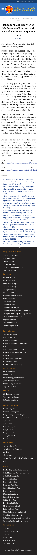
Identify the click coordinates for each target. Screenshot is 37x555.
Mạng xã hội (7, 537)
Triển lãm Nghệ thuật (11, 427)
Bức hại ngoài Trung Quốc (12, 358)
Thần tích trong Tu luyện (12, 296)
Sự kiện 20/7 (7, 424)
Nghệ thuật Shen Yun (11, 430)
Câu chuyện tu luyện (10, 494)
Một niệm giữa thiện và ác (12, 515)
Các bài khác (7, 455)
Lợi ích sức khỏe (9, 264)
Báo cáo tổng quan (10, 334)
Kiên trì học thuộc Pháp (12, 488)
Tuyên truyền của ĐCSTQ (12, 364)
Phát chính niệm (9, 302)
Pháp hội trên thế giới (11, 308)
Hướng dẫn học (9, 261)
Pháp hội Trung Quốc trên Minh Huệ (16, 311)
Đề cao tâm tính (9, 281)
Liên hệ (6, 528)
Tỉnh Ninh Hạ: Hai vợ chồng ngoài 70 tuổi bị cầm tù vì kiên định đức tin (19, 231)
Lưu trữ (6, 534)
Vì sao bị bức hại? (9, 337)
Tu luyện (7, 274)
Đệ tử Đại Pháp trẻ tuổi (11, 506)
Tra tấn (6, 346)
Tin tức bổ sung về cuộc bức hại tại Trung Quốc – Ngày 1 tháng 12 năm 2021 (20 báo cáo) (18, 224)
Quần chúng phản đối (11, 381)
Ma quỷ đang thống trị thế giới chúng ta (18, 458)
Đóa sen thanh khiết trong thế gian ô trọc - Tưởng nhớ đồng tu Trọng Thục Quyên (19, 205)
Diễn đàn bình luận (10, 323)
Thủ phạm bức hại (10, 361)
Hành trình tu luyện (10, 284)
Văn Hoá (7, 390)
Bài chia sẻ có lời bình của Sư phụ (15, 521)
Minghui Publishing (21, 1)
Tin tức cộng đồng (9, 409)
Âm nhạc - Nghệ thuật (11, 397)
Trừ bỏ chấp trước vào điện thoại (15, 470)
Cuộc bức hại (15, 18)
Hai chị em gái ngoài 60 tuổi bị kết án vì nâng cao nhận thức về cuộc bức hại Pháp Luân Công (18, 182)
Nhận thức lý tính (9, 320)
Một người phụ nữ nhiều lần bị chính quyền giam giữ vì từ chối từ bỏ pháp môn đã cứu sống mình (19, 217)
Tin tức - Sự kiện (10, 405)
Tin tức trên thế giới (10, 482)
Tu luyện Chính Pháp (11, 509)
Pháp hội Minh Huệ (10, 305)
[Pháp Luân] (9, 9)
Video (5, 461)
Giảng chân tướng (9, 287)
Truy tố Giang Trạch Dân (12, 384)
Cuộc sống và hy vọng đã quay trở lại (16, 518)
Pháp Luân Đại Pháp (12, 252)
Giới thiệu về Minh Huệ (11, 531)
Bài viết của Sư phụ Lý (11, 446)
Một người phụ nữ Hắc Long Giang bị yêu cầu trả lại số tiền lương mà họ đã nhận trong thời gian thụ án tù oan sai (18, 190)
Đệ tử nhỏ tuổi (8, 293)
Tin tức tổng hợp (9, 491)
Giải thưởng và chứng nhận (13, 267)
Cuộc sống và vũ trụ (10, 400)
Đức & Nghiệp (9, 368)
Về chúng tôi (8, 525)
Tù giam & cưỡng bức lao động (14, 352)
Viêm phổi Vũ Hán (10, 436)
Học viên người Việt (10, 326)
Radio (5, 466)
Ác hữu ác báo (8, 375)
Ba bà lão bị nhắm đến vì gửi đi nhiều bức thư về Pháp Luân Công (18, 243)
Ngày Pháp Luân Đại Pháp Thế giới (16, 418)
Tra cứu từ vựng (9, 540)
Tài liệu (6, 452)
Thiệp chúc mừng (9, 433)
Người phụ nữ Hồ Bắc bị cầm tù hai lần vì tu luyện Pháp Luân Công (18, 211)
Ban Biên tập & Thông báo (12, 449)
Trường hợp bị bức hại (11, 340)
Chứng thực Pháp (9, 290)
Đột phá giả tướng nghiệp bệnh (14, 512)
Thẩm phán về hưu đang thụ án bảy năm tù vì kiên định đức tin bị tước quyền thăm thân (19, 236)
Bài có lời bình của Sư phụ (12, 317)
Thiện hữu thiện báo (10, 372)
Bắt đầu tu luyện (9, 278)
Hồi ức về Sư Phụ (9, 500)
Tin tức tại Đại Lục (10, 479)
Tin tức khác (7, 439)
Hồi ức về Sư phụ (9, 270)
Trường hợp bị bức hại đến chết (15, 343)
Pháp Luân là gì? (9, 258)
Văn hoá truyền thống (11, 394)
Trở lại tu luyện (9, 299)
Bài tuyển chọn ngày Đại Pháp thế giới (17, 314)
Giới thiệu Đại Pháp (10, 255)
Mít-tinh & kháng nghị (11, 412)
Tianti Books (30, 1)
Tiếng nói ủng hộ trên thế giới (14, 415)
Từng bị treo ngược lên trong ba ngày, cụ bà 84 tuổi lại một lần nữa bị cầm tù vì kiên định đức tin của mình (19, 198)
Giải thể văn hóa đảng (11, 497)
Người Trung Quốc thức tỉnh (13, 378)
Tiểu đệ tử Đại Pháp (10, 503)
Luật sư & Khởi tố (9, 387)
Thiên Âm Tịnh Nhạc (10, 485)
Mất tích (6, 355)
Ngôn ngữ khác (8, 543)
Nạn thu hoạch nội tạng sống (13, 349)
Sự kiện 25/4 (7, 421)
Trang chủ (5, 18)
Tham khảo (8, 443)
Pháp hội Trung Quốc (11, 476)
